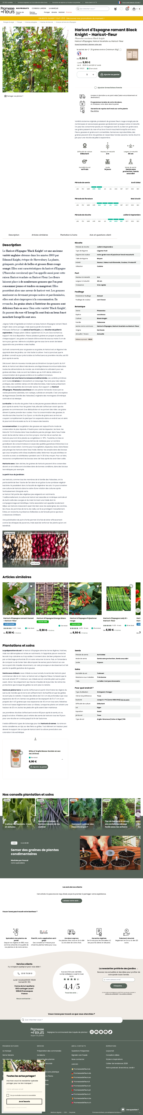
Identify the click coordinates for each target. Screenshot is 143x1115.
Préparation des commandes (49, 1051)
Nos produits (22, 8)
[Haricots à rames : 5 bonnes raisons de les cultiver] (52, 814)
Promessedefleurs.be (82, 1098)
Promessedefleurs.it (81, 1081)
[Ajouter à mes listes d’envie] (31, 586)
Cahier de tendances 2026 (117, 1063)
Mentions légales (56, 1112)
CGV (65, 1112)
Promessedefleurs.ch (82, 1102)
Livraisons (41, 1055)
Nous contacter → (24, 998)
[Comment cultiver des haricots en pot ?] (85, 814)
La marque (53, 8)
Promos (69, 12)
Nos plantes (7, 1059)
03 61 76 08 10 (26, 973)
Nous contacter (78, 1059)
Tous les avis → (71, 993)
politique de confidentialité (111, 994)
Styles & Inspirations (114, 1059)
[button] (115, 9)
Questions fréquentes (80, 1051)
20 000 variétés (8, 2)
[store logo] (7, 10)
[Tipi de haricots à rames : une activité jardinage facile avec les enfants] (118, 814)
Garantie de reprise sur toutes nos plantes (66, 2)
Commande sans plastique (48, 1072)
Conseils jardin (39, 8)
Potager (47, 12)
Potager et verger (8, 22)
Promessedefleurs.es (82, 1077)
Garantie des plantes (45, 1059)
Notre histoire (8, 1055)
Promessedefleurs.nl (81, 1094)
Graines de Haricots (46, 22)
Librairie (54, 12)
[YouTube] (105, 1032)
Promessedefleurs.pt (82, 1090)
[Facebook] (96, 1032)
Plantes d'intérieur (33, 12)
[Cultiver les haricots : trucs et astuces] (19, 814)
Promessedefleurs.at (82, 1086)
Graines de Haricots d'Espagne (66, 22)
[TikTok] (110, 1032)
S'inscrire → (119, 986)
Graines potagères (31, 22)
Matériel (61, 12)
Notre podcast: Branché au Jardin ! (120, 1067)
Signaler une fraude (79, 1055)
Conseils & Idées (112, 1055)
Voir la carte (125, 700)
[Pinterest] (101, 1032)
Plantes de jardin (20, 12)
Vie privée (72, 1112)
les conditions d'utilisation (126, 994)
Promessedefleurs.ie (81, 1069)
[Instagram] (92, 1032)
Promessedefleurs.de (82, 1073)
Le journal (110, 1051)
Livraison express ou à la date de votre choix (32, 2)
